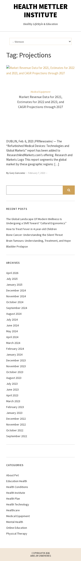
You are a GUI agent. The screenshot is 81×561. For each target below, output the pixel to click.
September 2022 (16, 436)
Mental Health (14, 522)
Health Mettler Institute (41, 10)
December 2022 (16, 418)
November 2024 (16, 296)
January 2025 (14, 284)
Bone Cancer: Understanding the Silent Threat (34, 235)
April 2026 (12, 273)
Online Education (16, 528)
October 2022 (14, 430)
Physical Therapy (16, 533)
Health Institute (15, 493)
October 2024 (14, 302)
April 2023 (12, 395)
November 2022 (16, 424)
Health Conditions (17, 487)
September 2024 (16, 308)
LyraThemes (45, 555)
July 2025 (12, 279)
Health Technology (17, 504)
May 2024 (12, 331)
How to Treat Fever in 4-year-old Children (31, 229)
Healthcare (13, 510)
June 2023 (12, 389)
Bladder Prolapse (17, 246)
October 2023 (14, 372)
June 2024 (12, 325)
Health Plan (13, 498)
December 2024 (16, 290)
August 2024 (13, 314)
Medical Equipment (40, 91)
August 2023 (13, 378)
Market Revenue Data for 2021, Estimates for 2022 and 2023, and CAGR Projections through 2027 (40, 102)
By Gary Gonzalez (15, 172)
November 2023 (16, 366)
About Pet (12, 475)
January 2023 (14, 413)
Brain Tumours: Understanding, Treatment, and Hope (38, 241)
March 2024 (13, 343)
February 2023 (15, 407)
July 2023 (12, 384)
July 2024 (12, 319)
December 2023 (16, 360)
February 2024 (15, 349)
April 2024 (12, 337)
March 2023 (13, 401)
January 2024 (14, 354)
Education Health (16, 481)
